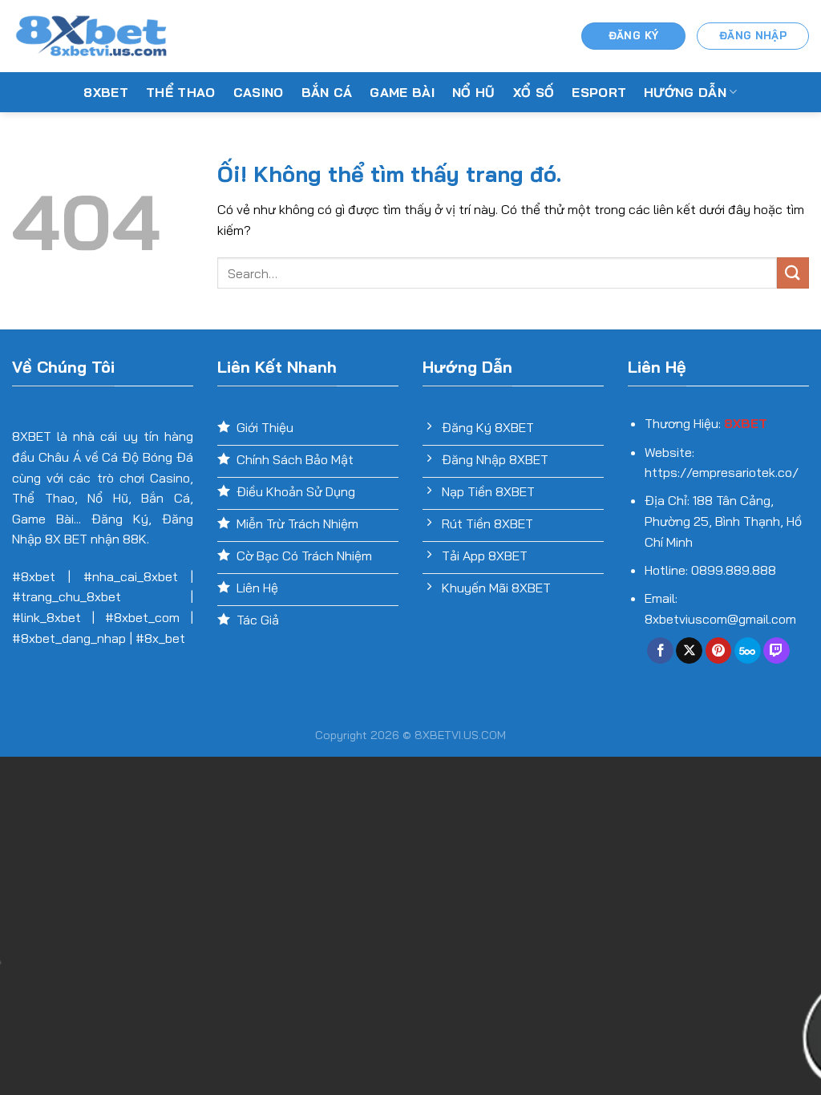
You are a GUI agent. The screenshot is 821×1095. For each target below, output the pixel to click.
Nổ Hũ (473, 92)
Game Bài (402, 92)
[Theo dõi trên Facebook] (660, 651)
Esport (599, 92)
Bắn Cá (327, 92)
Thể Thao (181, 92)
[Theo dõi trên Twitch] (776, 651)
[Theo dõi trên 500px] (747, 651)
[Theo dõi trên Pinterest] (719, 651)
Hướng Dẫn (685, 92)
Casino (258, 92)
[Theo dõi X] (689, 651)
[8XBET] (92, 36)
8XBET (105, 92)
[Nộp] (793, 273)
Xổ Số (534, 92)
